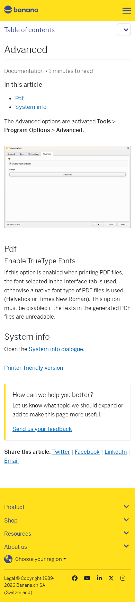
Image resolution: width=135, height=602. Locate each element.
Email (11, 460)
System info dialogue (56, 349)
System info (30, 107)
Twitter (61, 451)
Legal (9, 578)
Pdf (19, 98)
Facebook (87, 451)
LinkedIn (116, 451)
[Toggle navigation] (124, 10)
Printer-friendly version (33, 367)
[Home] (27, 10)
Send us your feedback (42, 429)
